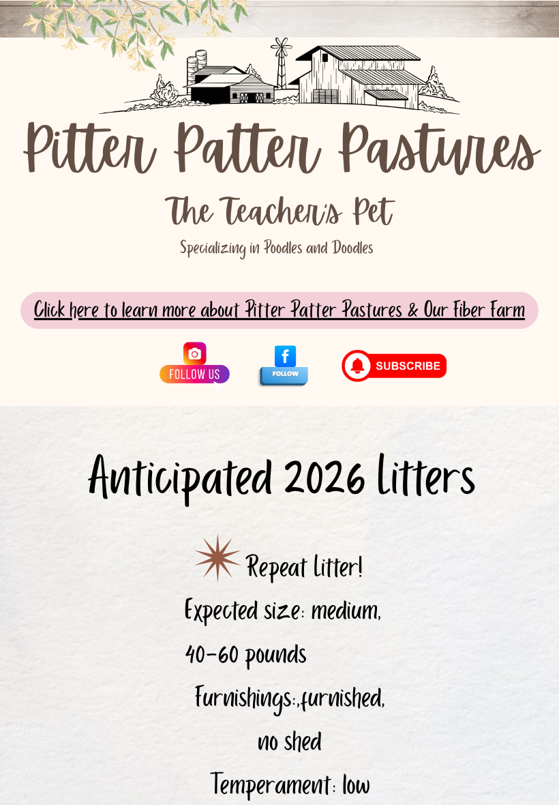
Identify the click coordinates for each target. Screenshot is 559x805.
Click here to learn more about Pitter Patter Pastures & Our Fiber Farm (279, 310)
